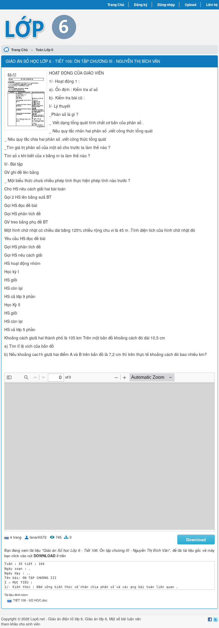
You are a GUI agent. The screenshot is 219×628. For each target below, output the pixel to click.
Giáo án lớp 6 (96, 618)
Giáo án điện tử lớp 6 (65, 618)
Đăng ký (140, 4)
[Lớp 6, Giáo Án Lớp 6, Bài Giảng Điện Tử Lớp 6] (55, 26)
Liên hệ (212, 4)
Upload (190, 4)
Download (196, 539)
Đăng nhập (166, 4)
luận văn (134, 618)
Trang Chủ (116, 4)
